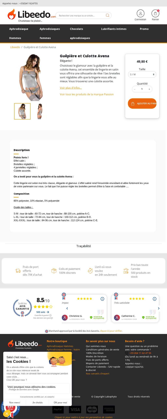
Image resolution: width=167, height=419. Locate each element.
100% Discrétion (95, 353)
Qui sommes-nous (96, 346)
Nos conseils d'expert (97, 373)
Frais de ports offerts (97, 359)
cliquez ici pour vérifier (111, 331)
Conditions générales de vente (102, 349)
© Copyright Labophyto (104, 396)
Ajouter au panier (147, 103)
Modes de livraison (96, 356)
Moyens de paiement (97, 363)
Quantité (142, 83)
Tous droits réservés (139, 396)
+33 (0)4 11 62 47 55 (139, 353)
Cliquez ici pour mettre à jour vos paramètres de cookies (84, 417)
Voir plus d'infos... (71, 88)
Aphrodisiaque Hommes (60, 346)
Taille (142, 69)
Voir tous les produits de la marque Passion (87, 94)
